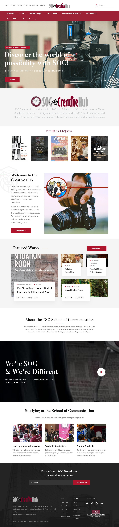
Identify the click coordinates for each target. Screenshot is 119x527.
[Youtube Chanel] (101, 503)
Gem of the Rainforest (74, 290)
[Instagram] (96, 503)
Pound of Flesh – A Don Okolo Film (96, 272)
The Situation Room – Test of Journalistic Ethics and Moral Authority (34, 292)
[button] (101, 80)
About (63, 498)
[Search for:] (105, 5)
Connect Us (90, 498)
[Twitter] (87, 503)
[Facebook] (92, 503)
